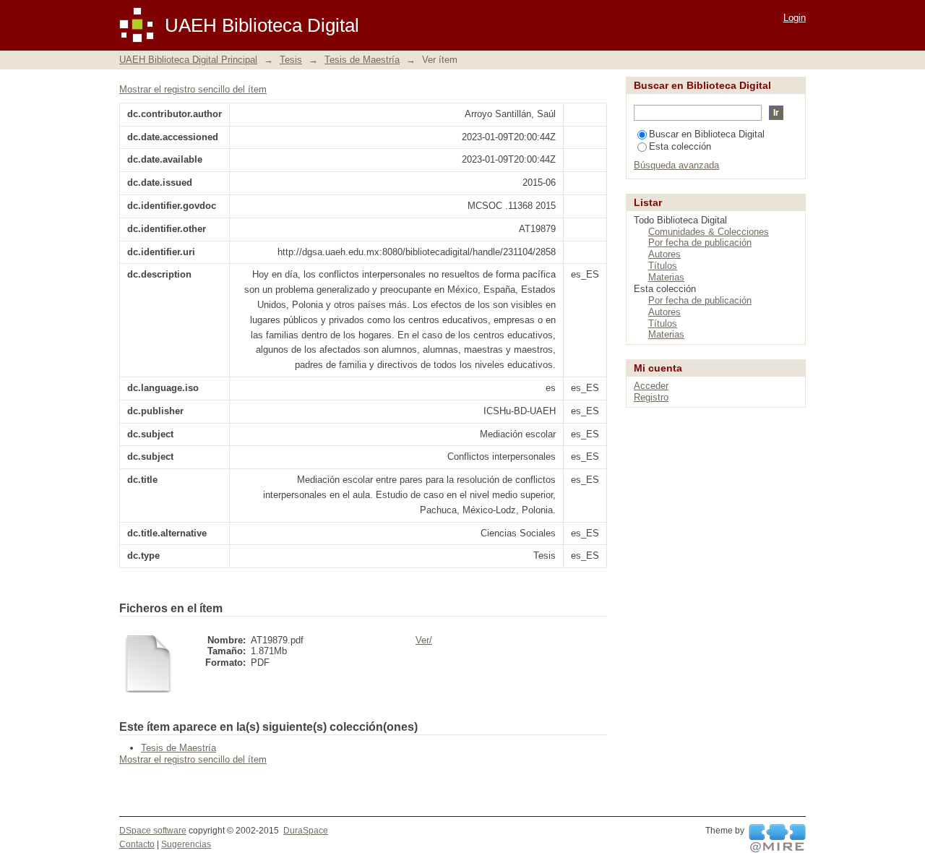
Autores (664, 254)
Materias (666, 277)
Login (794, 17)
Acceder (651, 385)
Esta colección (680, 146)
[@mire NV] (777, 838)
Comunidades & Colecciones (708, 231)
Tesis (291, 59)
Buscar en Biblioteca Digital (707, 134)
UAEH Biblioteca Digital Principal (188, 59)
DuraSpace (305, 831)
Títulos (662, 265)
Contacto (137, 844)
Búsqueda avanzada (676, 165)
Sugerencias (186, 844)
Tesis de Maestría (362, 59)
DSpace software (152, 831)
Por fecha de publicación (700, 242)
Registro (651, 397)
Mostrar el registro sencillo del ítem (193, 89)
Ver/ (424, 640)
